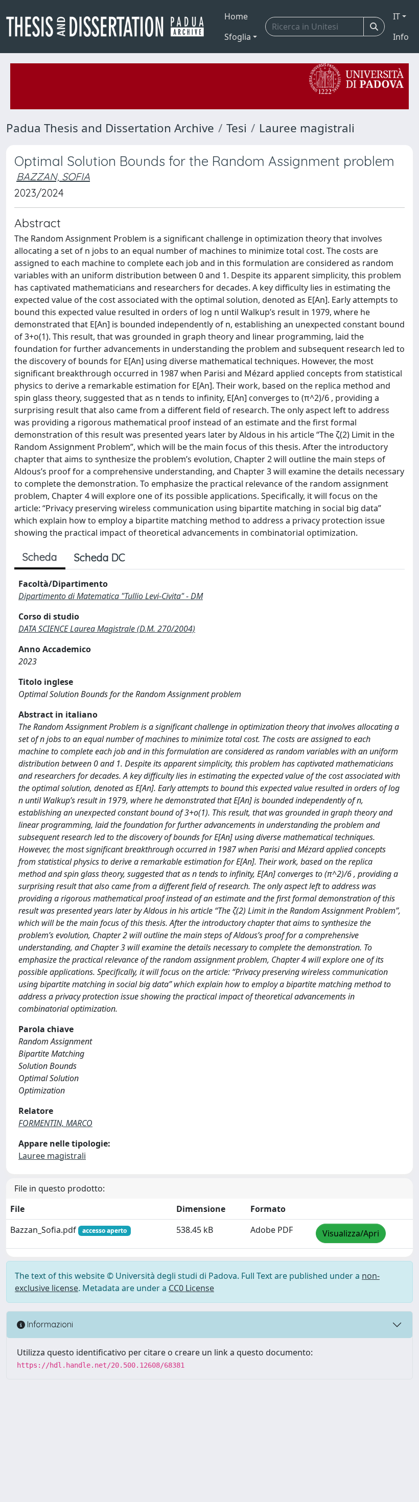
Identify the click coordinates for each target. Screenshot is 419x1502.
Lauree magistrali (307, 128)
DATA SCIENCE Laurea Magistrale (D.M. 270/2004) (106, 628)
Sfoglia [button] (237, 36)
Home (236, 16)
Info (401, 36)
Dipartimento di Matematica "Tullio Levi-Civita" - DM (110, 596)
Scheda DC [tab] (99, 557)
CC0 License (191, 1288)
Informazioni (49, 1324)
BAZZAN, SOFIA (53, 176)
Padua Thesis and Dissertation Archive (110, 128)
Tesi (236, 128)
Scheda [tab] (39, 557)
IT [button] (396, 16)
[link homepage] (109, 26)
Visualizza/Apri (350, 1233)
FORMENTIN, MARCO (55, 1123)
